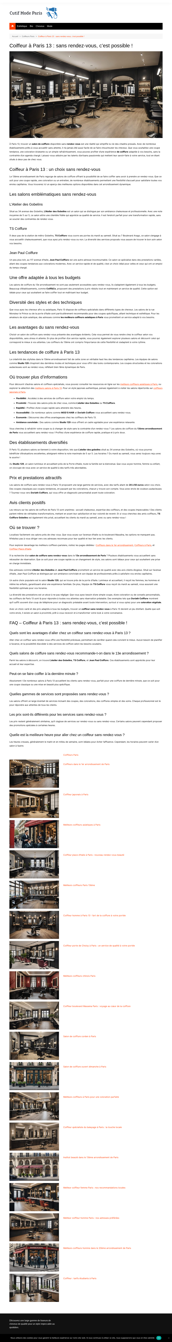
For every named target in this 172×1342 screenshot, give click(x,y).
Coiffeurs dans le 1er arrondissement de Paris (86, 764)
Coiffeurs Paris (70, 755)
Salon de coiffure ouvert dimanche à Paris (84, 1066)
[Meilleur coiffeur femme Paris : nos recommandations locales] (34, 1197)
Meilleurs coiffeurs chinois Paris (79, 976)
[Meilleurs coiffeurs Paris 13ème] (34, 895)
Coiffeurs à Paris (142, 545)
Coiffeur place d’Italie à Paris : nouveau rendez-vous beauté (93, 855)
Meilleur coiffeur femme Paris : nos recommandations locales (94, 1187)
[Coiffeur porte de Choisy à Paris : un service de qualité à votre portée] (34, 955)
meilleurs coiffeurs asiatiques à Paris (138, 384)
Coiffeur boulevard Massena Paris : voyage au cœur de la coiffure (96, 1006)
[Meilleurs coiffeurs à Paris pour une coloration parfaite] (34, 1106)
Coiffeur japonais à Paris (75, 794)
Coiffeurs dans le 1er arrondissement (114, 545)
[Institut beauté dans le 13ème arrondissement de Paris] (34, 1167)
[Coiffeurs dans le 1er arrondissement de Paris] (34, 774)
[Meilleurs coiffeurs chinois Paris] (34, 985)
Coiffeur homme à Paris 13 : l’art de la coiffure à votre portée (94, 915)
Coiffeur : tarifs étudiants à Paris (79, 1278)
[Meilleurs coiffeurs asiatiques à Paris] (34, 834)
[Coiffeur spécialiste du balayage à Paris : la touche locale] (34, 1137)
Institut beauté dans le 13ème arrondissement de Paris (90, 1157)
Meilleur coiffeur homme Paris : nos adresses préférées (91, 1218)
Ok (159, 1338)
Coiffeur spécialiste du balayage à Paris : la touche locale (92, 1127)
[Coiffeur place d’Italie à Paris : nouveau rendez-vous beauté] (34, 864)
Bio (31, 26)
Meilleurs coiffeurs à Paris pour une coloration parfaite (91, 1097)
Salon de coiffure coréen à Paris (79, 1036)
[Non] (168, 1338)
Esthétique (22, 26)
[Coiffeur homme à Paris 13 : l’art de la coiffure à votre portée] (34, 925)
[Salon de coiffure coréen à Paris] (34, 1046)
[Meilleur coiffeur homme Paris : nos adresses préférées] (34, 1227)
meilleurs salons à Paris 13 (48, 388)
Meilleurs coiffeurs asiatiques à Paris (81, 824)
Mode (49, 26)
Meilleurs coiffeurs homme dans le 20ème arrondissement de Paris (97, 1248)
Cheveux (40, 26)
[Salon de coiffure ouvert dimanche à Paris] (34, 1076)
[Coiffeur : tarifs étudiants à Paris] (34, 1288)
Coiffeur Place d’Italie (20, 549)
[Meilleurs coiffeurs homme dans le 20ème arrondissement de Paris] (34, 1257)
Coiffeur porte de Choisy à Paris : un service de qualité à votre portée (99, 945)
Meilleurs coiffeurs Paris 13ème (79, 885)
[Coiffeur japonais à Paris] (34, 804)
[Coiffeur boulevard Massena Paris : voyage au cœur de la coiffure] (34, 1016)
